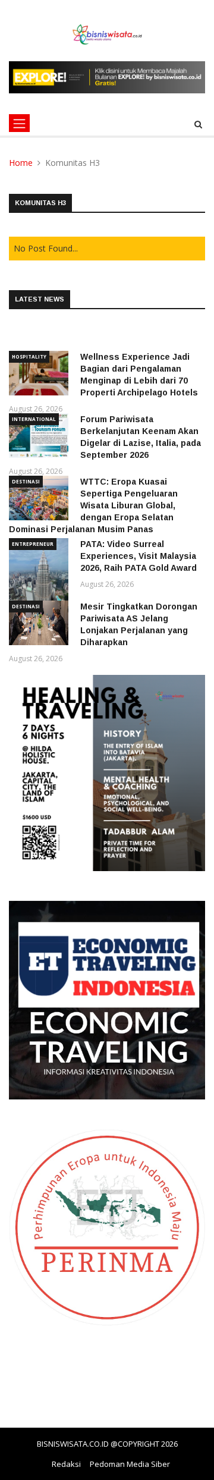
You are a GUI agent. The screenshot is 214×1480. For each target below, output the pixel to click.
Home (21, 162)
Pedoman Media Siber (130, 1464)
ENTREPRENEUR (33, 544)
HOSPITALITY (29, 356)
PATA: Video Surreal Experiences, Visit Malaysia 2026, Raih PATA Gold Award (138, 556)
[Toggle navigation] (19, 123)
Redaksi (66, 1464)
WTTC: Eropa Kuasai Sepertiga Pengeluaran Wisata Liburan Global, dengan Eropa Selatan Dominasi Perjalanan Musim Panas (93, 505)
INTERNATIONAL (34, 419)
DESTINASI (26, 481)
